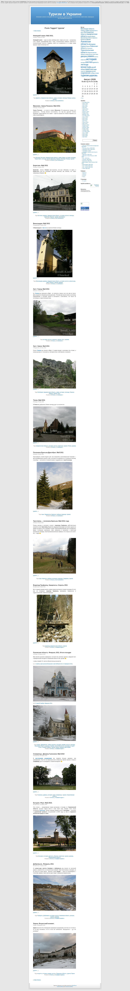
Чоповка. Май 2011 (87, 159)
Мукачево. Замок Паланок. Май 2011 (46, 106)
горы (42, 514)
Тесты (84, 176)
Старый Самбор (46, 747)
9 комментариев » (59, 918)
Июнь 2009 (85, 135)
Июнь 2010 (85, 119)
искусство (83, 59)
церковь (61, 282)
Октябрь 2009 (86, 130)
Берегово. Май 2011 (40, 165)
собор (93, 73)
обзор (83, 69)
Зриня (63, 157)
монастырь (72, 281)
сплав (97, 73)
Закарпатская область (47, 98)
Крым (89, 39)
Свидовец (66, 578)
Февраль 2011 (86, 111)
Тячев (69, 446)
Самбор (52, 746)
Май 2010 (85, 120)
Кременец (83, 39)
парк (47, 282)
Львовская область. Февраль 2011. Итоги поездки (52, 652)
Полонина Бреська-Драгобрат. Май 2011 (48, 452)
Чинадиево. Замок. (87, 150)
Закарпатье (48, 514)
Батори (38, 157)
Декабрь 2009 (86, 127)
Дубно (82, 32)
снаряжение (85, 73)
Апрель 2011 (85, 109)
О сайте (84, 180)
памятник (46, 217)
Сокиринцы (59, 795)
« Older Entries (37, 30)
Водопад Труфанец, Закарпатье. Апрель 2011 (50, 585)
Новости (84, 172)
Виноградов (39, 281)
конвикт (64, 744)
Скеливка (67, 746)
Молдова (92, 44)
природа (63, 514)
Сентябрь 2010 (86, 115)
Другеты (38, 98)
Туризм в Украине (65, 14)
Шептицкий (67, 747)
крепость (51, 856)
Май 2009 (85, 136)
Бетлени (43, 157)
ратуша (47, 746)
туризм (54, 99)
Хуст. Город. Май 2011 (41, 289)
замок (55, 98)
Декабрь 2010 (86, 114)
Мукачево (53, 159)
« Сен (82, 98)
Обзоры (84, 174)
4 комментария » (59, 797)
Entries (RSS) (60, 986)
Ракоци (69, 98)
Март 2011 (85, 110)
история (59, 98)
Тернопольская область (87, 51)
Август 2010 (85, 116)
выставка (93, 54)
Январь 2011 (85, 112)
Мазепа (56, 856)
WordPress (74, 985)
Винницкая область (87, 29)
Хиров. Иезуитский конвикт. (43, 923)
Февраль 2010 (86, 124)
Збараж (89, 36)
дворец (45, 215)
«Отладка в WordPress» (61, 2)
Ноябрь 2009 (85, 128)
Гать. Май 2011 (86, 158)
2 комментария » (59, 647)
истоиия (51, 446)
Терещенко (89, 48)
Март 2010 (85, 123)
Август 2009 (85, 132)
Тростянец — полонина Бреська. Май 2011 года (51, 521)
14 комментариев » (59, 975)
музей (48, 159)
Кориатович (38, 159)
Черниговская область (55, 857)
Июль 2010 (85, 118)
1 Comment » (59, 283)
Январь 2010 (85, 126)
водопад (47, 646)
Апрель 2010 (85, 122)
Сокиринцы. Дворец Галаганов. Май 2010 (48, 754)
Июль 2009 (85, 134)
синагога (54, 339)
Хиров (57, 747)
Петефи (63, 159)
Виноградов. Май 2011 (41, 223)
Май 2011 (85, 107)
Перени (58, 159)
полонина (54, 578)
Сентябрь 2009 (86, 131)
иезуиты (53, 744)
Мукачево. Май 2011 (87, 154)
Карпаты (53, 514)
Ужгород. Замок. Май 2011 (89, 148)
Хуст (63, 339)
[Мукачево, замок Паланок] (54, 135)
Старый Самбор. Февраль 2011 (43, 703)
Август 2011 (85, 103)
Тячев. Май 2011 (39, 400)
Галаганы (40, 795)
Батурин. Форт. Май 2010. (42, 803)
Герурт (38, 744)
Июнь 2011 (85, 106)
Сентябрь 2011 (86, 102)
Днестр (88, 30)
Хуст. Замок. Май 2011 (41, 346)
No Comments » (59, 100)
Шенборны (62, 217)
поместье (83, 71)
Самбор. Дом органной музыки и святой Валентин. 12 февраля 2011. (54, 664)
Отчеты (52, 100)
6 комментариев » (59, 858)
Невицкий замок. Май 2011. (43, 36)
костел (67, 215)
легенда (65, 98)
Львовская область (40, 746)
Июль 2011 (85, 105)
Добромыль (44, 744)
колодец (73, 157)
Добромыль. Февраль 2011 (43, 864)
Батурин (40, 856)
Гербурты (40, 915)
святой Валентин (59, 746)
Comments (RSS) (69, 986)
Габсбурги (40, 392)
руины (73, 98)
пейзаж (59, 514)
